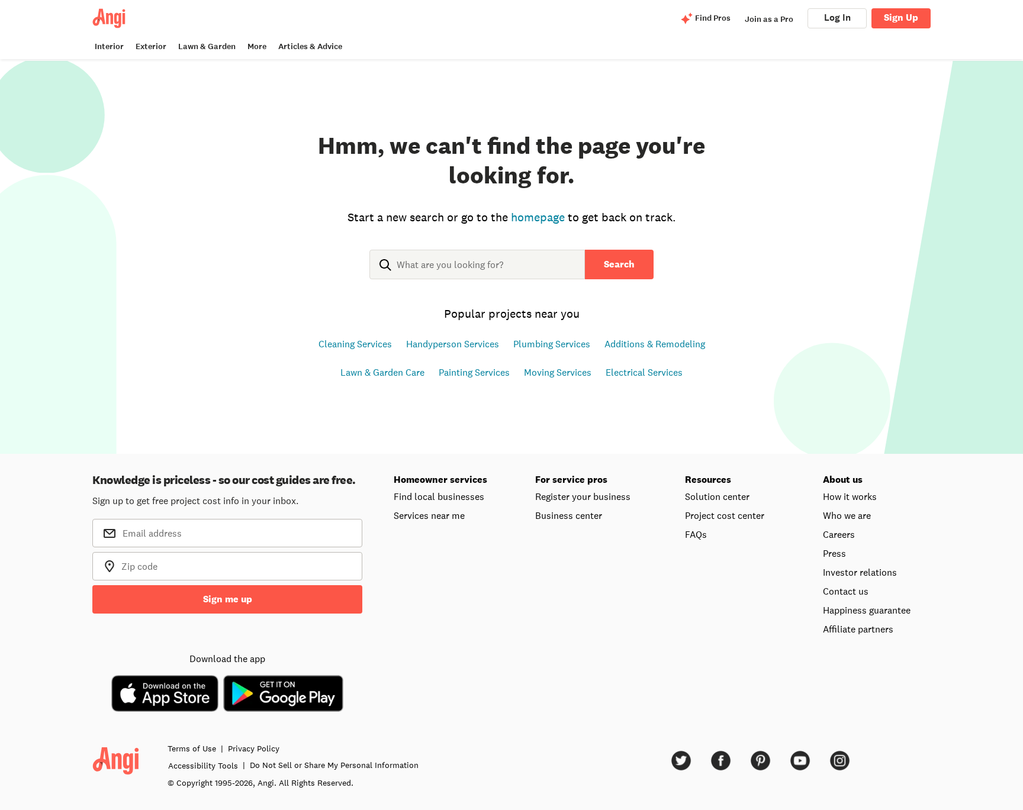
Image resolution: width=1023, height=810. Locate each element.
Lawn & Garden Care (382, 372)
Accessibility (203, 765)
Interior (109, 46)
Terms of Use (192, 748)
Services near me (429, 515)
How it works (850, 496)
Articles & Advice (310, 46)
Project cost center (724, 515)
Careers (839, 534)
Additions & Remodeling (654, 344)
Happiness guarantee (867, 610)
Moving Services (557, 372)
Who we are (847, 515)
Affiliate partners (858, 629)
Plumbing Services (551, 344)
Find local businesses (439, 496)
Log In (837, 17)
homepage (538, 217)
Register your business (582, 496)
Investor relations (860, 572)
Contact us (845, 591)
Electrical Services (644, 372)
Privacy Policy (253, 748)
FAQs (696, 534)
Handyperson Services (452, 344)
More (256, 46)
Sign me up (227, 599)
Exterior (151, 46)
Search (619, 264)
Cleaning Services (355, 344)
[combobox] (477, 274)
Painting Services (474, 372)
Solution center (717, 496)
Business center (568, 515)
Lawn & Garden (207, 46)
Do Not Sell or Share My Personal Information (334, 765)
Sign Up (901, 17)
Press (834, 553)
